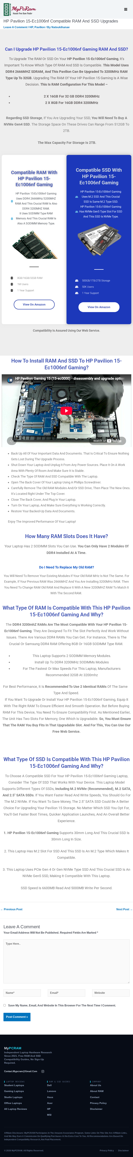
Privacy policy (98, 1103)
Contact (94, 1097)
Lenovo (51, 1091)
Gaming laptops (14, 1091)
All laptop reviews (15, 1109)
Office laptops (13, 1103)
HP (31, 27)
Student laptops (14, 1085)
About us (95, 1085)
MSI (49, 1115)
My (12, 1048)
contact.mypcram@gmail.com (20, 1071)
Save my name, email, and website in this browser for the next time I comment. (62, 1005)
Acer (49, 1103)
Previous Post (11, 909)
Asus (50, 1097)
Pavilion (39, 27)
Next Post (124, 909)
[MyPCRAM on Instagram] (43, 1071)
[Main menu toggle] (126, 9)
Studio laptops (13, 1097)
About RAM (97, 1091)
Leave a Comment (15, 27)
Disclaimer (96, 1109)
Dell (49, 1085)
